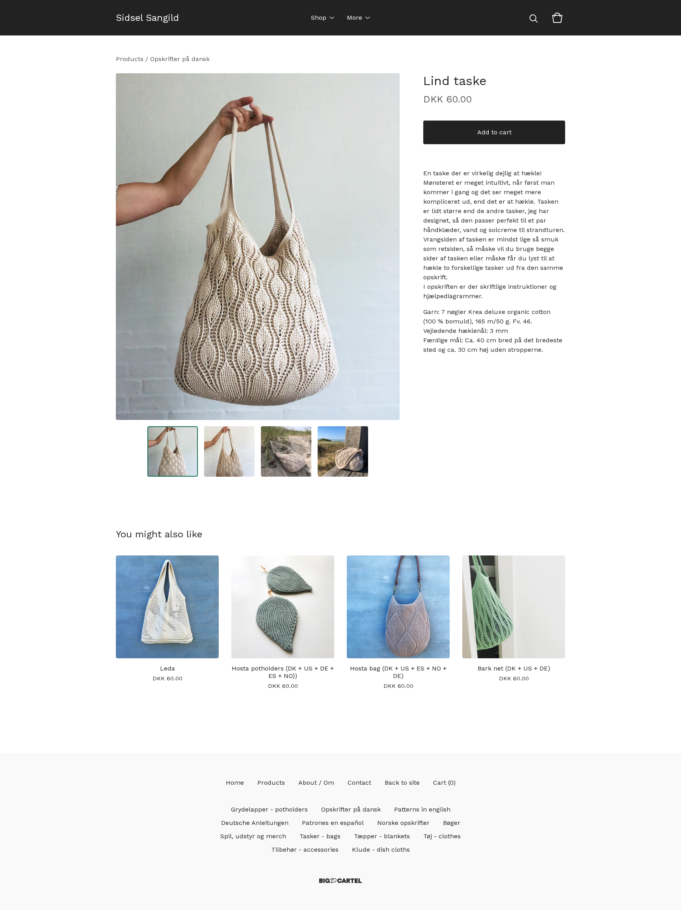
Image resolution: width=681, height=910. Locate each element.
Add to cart (494, 132)
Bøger (451, 822)
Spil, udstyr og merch (253, 836)
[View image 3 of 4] (286, 451)
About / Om (316, 782)
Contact (359, 782)
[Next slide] (388, 246)
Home (235, 782)
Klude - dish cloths (381, 849)
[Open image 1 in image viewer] (258, 246)
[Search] (533, 18)
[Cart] (557, 18)
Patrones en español (333, 822)
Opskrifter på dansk (180, 59)
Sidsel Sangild (147, 17)
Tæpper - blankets (382, 836)
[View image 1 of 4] (172, 451)
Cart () (444, 782)
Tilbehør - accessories (305, 849)
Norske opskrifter (403, 822)
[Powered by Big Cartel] (340, 880)
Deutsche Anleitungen (254, 822)
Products (129, 59)
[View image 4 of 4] (343, 451)
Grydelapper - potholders (269, 809)
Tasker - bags (320, 836)
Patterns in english (422, 809)
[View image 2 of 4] (229, 451)
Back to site (402, 782)
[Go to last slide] (127, 246)
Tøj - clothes (442, 836)
